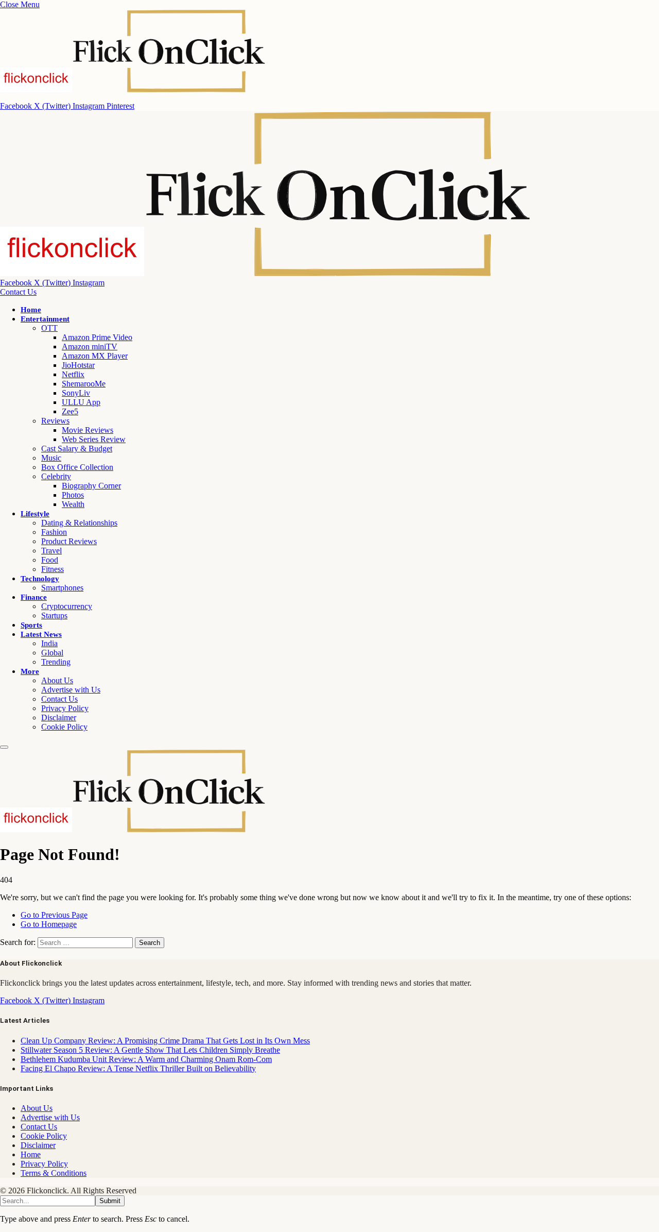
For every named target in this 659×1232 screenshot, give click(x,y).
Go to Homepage (49, 924)
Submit (109, 1201)
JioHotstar (78, 365)
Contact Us (18, 292)
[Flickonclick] (266, 273)
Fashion (54, 532)
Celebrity (56, 476)
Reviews (55, 420)
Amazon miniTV (89, 346)
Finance (34, 597)
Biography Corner (91, 485)
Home (31, 310)
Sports (31, 625)
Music (51, 457)
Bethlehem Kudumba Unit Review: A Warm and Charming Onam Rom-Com (146, 1059)
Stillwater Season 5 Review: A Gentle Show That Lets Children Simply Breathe (150, 1049)
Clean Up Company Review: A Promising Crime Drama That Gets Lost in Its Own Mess (165, 1040)
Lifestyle (35, 514)
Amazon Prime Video (97, 337)
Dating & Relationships (79, 522)
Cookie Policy (64, 726)
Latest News (41, 634)
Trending (56, 661)
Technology (40, 579)
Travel (51, 550)
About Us (57, 680)
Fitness (52, 569)
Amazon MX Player (95, 355)
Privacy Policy (65, 708)
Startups (54, 615)
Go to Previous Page (54, 914)
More (30, 671)
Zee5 (70, 411)
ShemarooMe (84, 383)
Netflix (73, 374)
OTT (49, 328)
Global (52, 652)
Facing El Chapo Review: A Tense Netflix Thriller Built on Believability (138, 1068)
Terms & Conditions (53, 1173)
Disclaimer (58, 717)
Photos (73, 495)
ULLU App (81, 402)
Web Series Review (94, 439)
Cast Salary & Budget (76, 448)
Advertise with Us (70, 689)
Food (49, 559)
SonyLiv (76, 393)
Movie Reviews (87, 430)
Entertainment (45, 319)
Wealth (73, 504)
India (49, 643)
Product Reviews (69, 541)
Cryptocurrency (66, 606)
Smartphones (62, 587)
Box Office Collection (77, 467)
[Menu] (4, 747)
